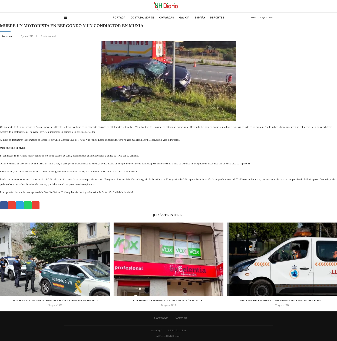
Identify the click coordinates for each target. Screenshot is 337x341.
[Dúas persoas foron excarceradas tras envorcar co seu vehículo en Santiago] (282, 259)
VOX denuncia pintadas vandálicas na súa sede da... (168, 300)
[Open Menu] (65, 17)
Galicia (184, 17)
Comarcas (166, 17)
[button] (4, 205)
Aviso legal (156, 330)
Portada (119, 17)
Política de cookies (176, 330)
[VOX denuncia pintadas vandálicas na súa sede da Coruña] (169, 259)
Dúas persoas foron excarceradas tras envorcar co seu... (282, 300)
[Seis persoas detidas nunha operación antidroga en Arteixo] (55, 259)
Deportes (217, 17)
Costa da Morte (142, 17)
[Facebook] (65, 6)
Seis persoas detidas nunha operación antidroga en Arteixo (55, 300)
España (200, 17)
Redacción (7, 36)
